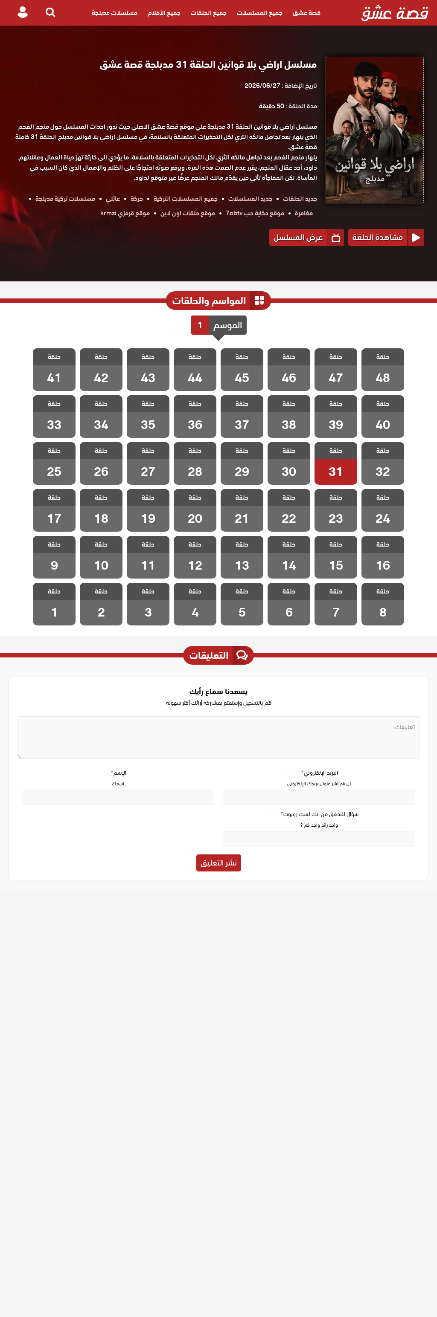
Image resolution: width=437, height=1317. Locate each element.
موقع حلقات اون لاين (187, 213)
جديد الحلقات (300, 199)
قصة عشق (306, 13)
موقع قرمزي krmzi (125, 213)
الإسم (118, 772)
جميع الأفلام (164, 13)
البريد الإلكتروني (319, 772)
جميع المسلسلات (260, 13)
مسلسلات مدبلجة (114, 13)
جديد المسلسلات (250, 199)
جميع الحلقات (209, 13)
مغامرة (304, 213)
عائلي (113, 199)
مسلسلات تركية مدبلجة (65, 199)
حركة (137, 199)
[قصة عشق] (394, 13)
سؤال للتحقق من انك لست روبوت (319, 814)
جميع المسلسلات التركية (186, 199)
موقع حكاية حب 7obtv (255, 213)
